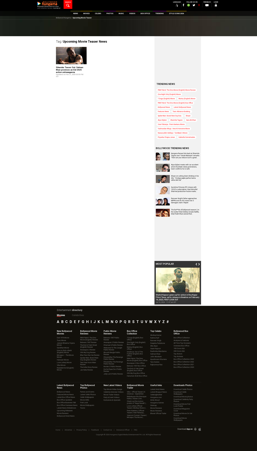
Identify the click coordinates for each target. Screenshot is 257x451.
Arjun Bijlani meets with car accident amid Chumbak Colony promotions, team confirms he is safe (184, 167)
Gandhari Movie (63, 348)
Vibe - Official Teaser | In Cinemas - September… (136, 393)
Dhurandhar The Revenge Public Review (113, 358)
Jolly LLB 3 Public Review (113, 374)
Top (155, 331)
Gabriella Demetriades (187, 137)
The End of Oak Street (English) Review (88, 346)
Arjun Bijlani (162, 120)
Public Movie (110, 332)
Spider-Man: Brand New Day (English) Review (89, 359)
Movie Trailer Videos (111, 395)
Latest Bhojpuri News (158, 392)
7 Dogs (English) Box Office (135, 339)
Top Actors (178, 354)
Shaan (188, 116)
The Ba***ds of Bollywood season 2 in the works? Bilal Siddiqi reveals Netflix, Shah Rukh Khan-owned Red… (185, 212)
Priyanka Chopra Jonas (166, 137)
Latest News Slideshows (66, 408)
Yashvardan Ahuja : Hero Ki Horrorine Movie (174, 129)
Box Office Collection (182, 338)
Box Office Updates (64, 400)
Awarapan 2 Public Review (114, 342)
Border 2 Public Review (112, 366)
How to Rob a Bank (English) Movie (64, 351)
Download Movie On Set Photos (183, 414)
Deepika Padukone (157, 343)
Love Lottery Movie (64, 362)
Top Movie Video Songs (113, 389)
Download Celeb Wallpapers (180, 393)
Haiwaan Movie (63, 360)
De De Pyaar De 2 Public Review (113, 370)
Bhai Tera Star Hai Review (89, 355)
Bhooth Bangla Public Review (112, 353)
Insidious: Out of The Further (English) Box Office (135, 354)
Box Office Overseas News (67, 405)
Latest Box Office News (66, 397)
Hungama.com (156, 397)
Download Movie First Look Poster (182, 405)
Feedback (95, 430)
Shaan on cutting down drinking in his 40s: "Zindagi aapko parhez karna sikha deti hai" (185, 178)
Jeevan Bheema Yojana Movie (66, 344)
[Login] (216, 5)
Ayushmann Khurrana (158, 359)
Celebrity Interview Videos (113, 392)
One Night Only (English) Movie (169, 94)
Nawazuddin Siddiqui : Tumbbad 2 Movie (172, 133)
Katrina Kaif (154, 338)
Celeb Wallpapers (87, 397)
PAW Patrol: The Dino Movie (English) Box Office (175, 103)
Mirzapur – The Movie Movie (65, 356)
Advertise (68, 430)
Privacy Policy (81, 430)
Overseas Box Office (181, 346)
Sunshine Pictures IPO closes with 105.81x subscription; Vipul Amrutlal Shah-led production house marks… (184, 189)
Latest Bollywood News (182, 107)
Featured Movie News (65, 395)
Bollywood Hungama (63, 18)
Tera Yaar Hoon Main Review (88, 363)
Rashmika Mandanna (158, 351)
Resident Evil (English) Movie (65, 369)
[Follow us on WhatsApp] (188, 5)
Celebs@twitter (156, 395)
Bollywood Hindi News (65, 416)
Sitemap (153, 405)
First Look (84, 403)
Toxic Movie (61, 340)
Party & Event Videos (111, 397)
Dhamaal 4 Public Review (113, 345)
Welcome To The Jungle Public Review (113, 349)
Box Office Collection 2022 (184, 362)
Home (58, 430)
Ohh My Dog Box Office (136, 373)
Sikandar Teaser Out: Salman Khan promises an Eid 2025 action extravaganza (69, 69)
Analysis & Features (181, 340)
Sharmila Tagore (176, 120)
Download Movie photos (183, 397)
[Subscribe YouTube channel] (199, 5)
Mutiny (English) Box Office (135, 348)
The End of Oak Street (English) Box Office (135, 370)
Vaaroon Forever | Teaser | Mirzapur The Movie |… (137, 416)
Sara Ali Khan (191, 120)
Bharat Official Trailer (158, 413)
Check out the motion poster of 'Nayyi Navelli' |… (137, 402)
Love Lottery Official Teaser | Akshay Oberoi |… (137, 407)
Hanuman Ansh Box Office (137, 376)
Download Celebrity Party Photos (183, 400)
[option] (178, 285)
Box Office (132, 332)
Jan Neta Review (86, 370)
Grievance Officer (123, 430)
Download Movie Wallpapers (180, 419)
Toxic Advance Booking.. (182, 111)
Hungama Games (157, 403)
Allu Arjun (154, 346)
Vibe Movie (61, 365)
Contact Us (107, 430)
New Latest (113, 385)
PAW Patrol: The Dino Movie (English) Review (89, 339)
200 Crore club (179, 351)
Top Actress (178, 356)
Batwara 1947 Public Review (111, 339)
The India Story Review (88, 367)
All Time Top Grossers (182, 343)
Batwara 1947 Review (88, 342)
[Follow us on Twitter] (194, 5)
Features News (163, 111)
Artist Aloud (155, 400)
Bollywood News (164, 107)
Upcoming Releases (65, 411)
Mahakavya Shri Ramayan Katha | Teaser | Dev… (136, 398)
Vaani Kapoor (155, 349)
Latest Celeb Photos (88, 395)
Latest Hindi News (157, 389)
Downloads (183, 385)
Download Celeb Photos (183, 389)
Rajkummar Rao (156, 365)
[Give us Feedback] (207, 5)
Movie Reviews (62, 413)
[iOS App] (199, 429)
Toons (82, 408)
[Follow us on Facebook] (183, 5)
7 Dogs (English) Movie (166, 99)
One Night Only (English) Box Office (136, 343)
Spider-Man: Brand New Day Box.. (170, 116)
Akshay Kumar (155, 335)
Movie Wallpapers (87, 405)
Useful (156, 385)
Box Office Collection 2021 (184, 364)
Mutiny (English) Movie (187, 99)
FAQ (135, 430)
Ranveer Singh (155, 340)
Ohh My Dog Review (88, 352)
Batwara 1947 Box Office (136, 366)
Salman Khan (155, 354)
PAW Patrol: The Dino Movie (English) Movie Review (177, 90)
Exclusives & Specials (112, 400)
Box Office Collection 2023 (184, 359)
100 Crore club (179, 348)
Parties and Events (87, 392)
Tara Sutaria (154, 362)
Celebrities (78, 315)
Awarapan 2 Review (87, 350)
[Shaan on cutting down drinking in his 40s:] (163, 182)
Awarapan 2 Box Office (136, 363)
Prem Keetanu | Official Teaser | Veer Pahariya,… (136, 412)
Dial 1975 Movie (63, 338)
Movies (61, 315)
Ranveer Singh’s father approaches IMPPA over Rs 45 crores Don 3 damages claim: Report (184, 201)
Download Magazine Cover (182, 410)
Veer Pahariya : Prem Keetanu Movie (171, 124)
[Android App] (195, 429)
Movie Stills (84, 400)
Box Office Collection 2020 (184, 367)
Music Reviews (156, 411)
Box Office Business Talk (66, 403)
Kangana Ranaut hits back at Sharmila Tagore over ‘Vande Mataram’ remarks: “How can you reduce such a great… (185, 156)
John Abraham (156, 357)
